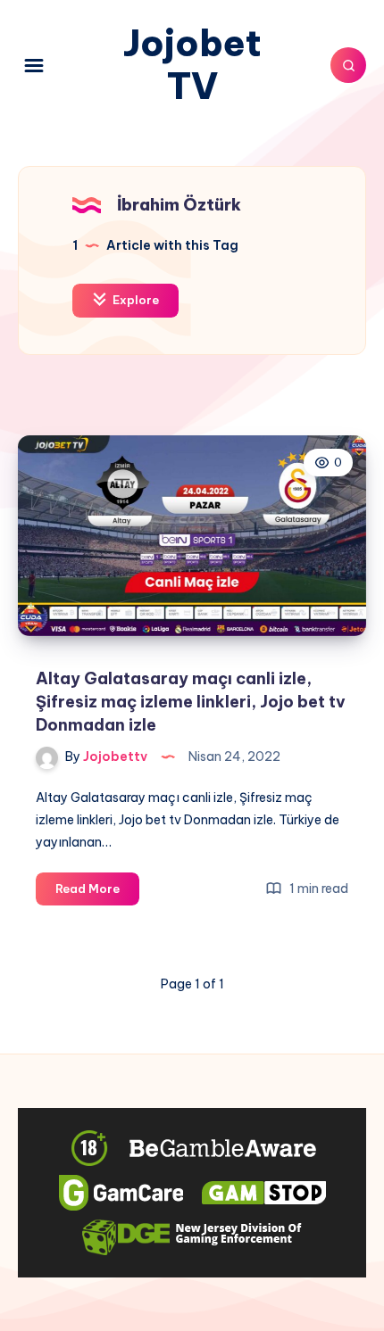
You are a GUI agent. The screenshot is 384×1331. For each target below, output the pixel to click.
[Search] (348, 65)
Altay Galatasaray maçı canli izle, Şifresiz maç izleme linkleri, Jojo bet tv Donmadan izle (191, 701)
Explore (134, 300)
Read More (97, 892)
